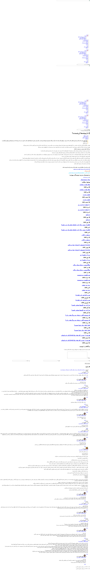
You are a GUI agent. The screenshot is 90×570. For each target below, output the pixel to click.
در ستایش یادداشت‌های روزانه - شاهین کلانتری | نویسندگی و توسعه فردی (72, 369)
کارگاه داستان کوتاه (82, 38)
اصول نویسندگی (85, 40)
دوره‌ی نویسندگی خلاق (82, 36)
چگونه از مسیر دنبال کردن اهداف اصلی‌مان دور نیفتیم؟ (75, 225)
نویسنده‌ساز (86, 39)
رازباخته (88, 214)
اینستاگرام (79, 172)
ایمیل (59, 360)
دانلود (87, 41)
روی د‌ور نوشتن (86, 285)
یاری (87, 44)
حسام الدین (84, 406)
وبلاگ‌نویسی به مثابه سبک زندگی (81, 265)
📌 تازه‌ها (86, 35)
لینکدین (70, 172)
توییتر (76, 172)
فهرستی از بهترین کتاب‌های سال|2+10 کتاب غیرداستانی (75, 335)
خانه (87, 34)
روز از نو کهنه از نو (85, 255)
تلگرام (87, 43)
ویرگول (73, 172)
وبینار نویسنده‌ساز (85, 179)
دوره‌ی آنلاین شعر (83, 37)
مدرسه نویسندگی (85, 42)
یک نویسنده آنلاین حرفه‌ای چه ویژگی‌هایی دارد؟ (77, 315)
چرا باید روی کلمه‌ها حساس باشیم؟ (81, 305)
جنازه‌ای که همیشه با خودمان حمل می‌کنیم (79, 245)
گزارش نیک (86, 46)
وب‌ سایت (28, 360)
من (87, 45)
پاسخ (87, 376)
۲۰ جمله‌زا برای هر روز (84, 204)
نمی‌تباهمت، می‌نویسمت (83, 275)
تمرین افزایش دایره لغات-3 (83, 295)
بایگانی (87, 47)
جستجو (89, 64)
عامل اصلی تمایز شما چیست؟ (82, 325)
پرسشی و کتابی (85, 235)
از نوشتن (86, 137)
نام (89, 360)
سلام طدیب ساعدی (85, 184)
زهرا (85, 540)
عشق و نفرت (86, 194)
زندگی (83, 137)
